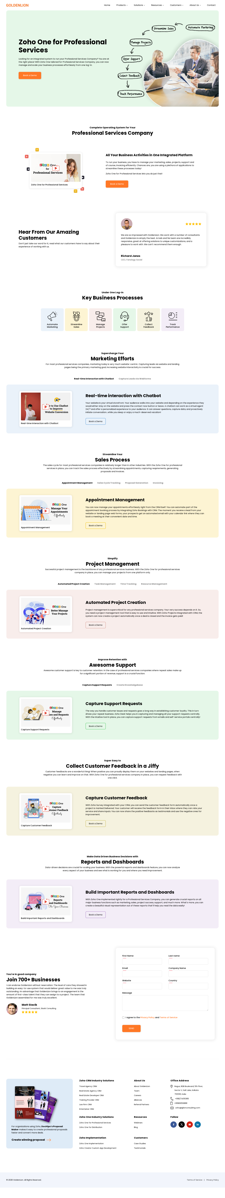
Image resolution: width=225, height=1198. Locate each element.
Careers (137, 1095)
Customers (176, 5)
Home (107, 5)
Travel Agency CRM (88, 1086)
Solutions (138, 5)
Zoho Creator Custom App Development (97, 1148)
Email (125, 968)
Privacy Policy (147, 1017)
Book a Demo (30, 75)
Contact (211, 5)
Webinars (138, 1122)
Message (127, 992)
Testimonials (140, 1148)
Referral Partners (141, 1104)
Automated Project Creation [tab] (74, 583)
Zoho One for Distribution (90, 1127)
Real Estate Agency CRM (90, 1091)
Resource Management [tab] (154, 583)
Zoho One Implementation (91, 1143)
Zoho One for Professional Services (95, 1122)
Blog (136, 1127)
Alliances (138, 1100)
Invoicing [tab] (158, 482)
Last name (174, 955)
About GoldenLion (142, 1086)
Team (136, 1091)
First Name (127, 955)
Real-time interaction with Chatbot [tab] (94, 378)
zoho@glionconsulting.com (187, 1107)
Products (121, 5)
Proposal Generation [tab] (136, 482)
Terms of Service (168, 1017)
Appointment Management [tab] (77, 482)
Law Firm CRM (85, 1104)
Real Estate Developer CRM (91, 1095)
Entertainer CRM (86, 1109)
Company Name (177, 968)
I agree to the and (151, 1017)
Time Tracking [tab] (128, 583)
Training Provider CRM (89, 1100)
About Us (194, 5)
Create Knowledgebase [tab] (130, 684)
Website (126, 980)
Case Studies (140, 1143)
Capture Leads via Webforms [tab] (135, 378)
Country (172, 980)
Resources (156, 5)
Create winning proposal (28, 1140)
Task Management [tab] (105, 583)
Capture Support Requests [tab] (97, 684)
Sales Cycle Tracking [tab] (108, 482)
